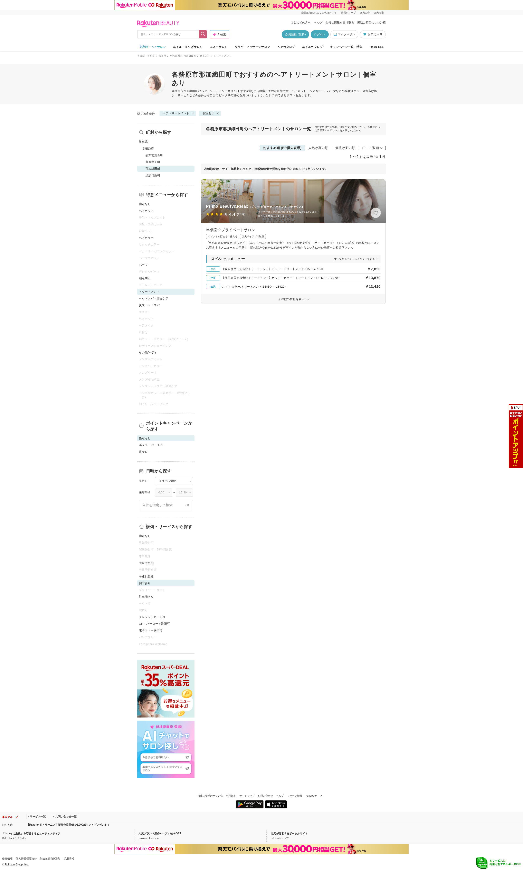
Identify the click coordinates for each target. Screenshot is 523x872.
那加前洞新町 (154, 155)
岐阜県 (162, 55)
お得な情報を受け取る (339, 22)
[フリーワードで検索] (203, 34)
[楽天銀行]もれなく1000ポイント (319, 12)
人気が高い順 (318, 148)
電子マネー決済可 (150, 630)
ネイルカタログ (312, 46)
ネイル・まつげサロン (187, 46)
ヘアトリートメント (214, 91)
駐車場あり (146, 596)
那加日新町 (152, 175)
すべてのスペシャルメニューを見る (354, 259)
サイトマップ (247, 795)
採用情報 (69, 858)
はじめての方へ (301, 22)
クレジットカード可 (152, 617)
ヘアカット (146, 210)
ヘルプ (318, 22)
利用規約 (231, 795)
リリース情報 (294, 795)
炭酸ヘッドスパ (149, 305)
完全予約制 (146, 563)
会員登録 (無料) (295, 34)
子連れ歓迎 (146, 576)
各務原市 (175, 55)
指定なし (145, 204)
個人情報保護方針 (26, 858)
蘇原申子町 (152, 162)
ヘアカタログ (286, 46)
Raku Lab (377, 46)
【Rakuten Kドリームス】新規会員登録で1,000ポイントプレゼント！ (68, 824)
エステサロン (219, 46)
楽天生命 (365, 12)
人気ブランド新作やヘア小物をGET (160, 833)
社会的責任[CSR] (50, 858)
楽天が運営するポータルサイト (289, 833)
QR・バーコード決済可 (154, 623)
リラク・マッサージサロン (252, 46)
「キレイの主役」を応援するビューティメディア (31, 833)
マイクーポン (346, 34)
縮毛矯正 (145, 278)
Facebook (311, 795)
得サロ (143, 451)
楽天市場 (379, 12)
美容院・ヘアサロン (152, 46)
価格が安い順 (345, 148)
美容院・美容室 (146, 55)
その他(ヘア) (147, 352)
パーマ (143, 264)
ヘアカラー (146, 237)
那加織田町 (190, 55)
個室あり (205, 55)
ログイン (319, 34)
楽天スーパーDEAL (151, 445)
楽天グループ (348, 12)
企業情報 (7, 858)
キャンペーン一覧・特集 (346, 46)
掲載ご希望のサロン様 (371, 22)
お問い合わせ (265, 795)
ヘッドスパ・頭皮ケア (153, 298)
